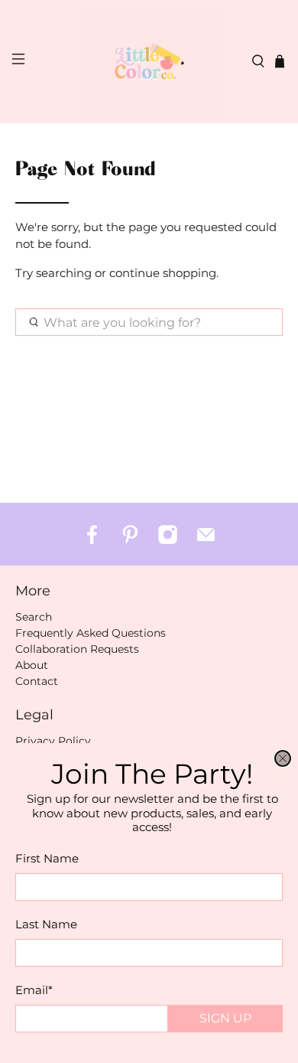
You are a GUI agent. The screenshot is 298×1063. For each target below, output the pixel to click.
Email (34, 990)
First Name (47, 858)
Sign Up (225, 1018)
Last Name (46, 924)
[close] (282, 758)
